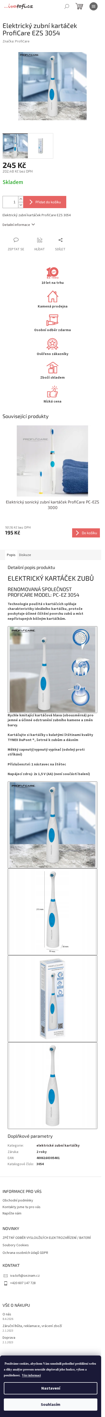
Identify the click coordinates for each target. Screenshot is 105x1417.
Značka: (16, 41)
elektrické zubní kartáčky (58, 1145)
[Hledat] (67, 6)
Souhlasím (50, 1404)
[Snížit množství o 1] (20, 205)
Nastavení (50, 1388)
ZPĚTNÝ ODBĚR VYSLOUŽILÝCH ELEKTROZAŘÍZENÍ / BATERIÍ (47, 1238)
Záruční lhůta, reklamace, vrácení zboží (32, 1326)
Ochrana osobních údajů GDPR (25, 1253)
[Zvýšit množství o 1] (20, 199)
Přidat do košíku (48, 202)
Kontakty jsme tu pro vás (22, 1207)
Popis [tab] (11, 555)
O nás (7, 1314)
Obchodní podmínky (18, 1200)
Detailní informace (16, 224)
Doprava (9, 1337)
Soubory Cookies (16, 1245)
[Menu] (93, 6)
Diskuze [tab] (25, 555)
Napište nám (12, 1213)
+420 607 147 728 (23, 1283)
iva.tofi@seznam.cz (25, 1275)
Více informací (31, 1375)
